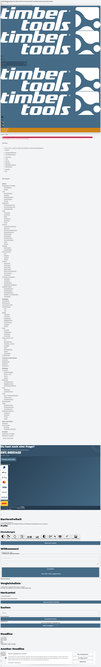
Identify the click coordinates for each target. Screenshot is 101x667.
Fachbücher (5, 423)
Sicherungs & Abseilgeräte (8, 277)
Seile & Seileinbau (6, 251)
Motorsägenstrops (8, 349)
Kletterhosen (7, 389)
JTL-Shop (9, 509)
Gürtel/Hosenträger (8, 372)
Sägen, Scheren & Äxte (7, 338)
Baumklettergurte (8, 193)
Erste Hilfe (6, 330)
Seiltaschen (4, 363)
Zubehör (6, 189)
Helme (3, 211)
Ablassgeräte (7, 314)
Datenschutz (18, 662)
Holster (5, 347)
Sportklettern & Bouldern (10, 429)
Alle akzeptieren (82, 654)
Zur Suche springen (28, 1)
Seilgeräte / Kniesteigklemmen (11, 294)
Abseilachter (7, 279)
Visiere (5, 222)
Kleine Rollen (7, 267)
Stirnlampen (7, 220)
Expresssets (6, 228)
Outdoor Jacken (7, 397)
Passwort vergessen (5, 578)
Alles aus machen (51, 543)
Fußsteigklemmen (8, 290)
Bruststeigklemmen (8, 288)
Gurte (3, 191)
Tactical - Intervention (8, 438)
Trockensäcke (5, 365)
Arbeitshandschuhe (8, 381)
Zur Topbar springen (18, 1)
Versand (22, 506)
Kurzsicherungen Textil (9, 207)
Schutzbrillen (7, 334)
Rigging (4, 312)
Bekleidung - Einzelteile (8, 435)
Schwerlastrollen (8, 273)
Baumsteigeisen (7, 187)
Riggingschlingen (8, 320)
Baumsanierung (6, 303)
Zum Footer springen (48, 1)
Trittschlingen (7, 296)
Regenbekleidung (6, 401)
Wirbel (5, 242)
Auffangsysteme (8, 282)
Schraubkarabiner (8, 238)
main (9, 644)
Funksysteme (7, 212)
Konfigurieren (83, 658)
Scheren (6, 351)
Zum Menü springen (38, 1)
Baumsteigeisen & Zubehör (8, 185)
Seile (5, 253)
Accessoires (5, 370)
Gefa (5, 310)
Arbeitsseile (6, 316)
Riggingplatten (7, 318)
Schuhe (4, 403)
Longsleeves (7, 413)
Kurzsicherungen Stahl (9, 205)
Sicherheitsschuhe (8, 409)
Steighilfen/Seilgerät (7, 286)
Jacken (3, 393)
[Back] (1, 510)
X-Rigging (6, 324)
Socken (5, 376)
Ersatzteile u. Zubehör (9, 343)
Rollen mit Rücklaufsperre (10, 271)
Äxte (5, 339)
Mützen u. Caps (7, 374)
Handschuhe (5, 380)
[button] (2, 56)
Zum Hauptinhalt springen (7, 1)
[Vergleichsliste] (2, 120)
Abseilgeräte (7, 281)
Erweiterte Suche (51, 619)
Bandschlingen (7, 247)
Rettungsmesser (7, 332)
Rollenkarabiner (8, 234)
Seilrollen (4, 261)
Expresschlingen (8, 249)
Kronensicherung (6, 306)
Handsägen (6, 345)
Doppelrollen (7, 263)
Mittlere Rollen (7, 269)
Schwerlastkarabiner (9, 240)
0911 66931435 (11, 452)
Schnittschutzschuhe (9, 407)
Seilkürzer (6, 257)
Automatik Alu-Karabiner (10, 226)
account (13, 644)
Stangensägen (7, 353)
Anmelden (50, 569)
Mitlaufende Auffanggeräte (10, 284)
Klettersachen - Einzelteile (8, 433)
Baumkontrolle (5, 301)
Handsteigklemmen (8, 292)
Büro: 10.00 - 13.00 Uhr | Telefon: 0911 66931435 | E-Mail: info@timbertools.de (15, 5)
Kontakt (31, 5)
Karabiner (4, 224)
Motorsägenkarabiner (9, 232)
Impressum (11, 662)
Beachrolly (6, 427)
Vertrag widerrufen (8, 459)
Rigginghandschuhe (8, 383)
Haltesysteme (5, 203)
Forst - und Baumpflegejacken (11, 395)
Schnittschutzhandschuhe (10, 385)
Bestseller (4, 2)
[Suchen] (25, 63)
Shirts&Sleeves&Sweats (8, 411)
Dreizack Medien (21, 508)
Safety (3, 328)
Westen (5, 418)
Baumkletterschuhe (8, 405)
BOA (5, 308)
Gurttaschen (5, 360)
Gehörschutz (7, 214)
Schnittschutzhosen (8, 391)
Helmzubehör (7, 218)
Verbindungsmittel (8, 209)
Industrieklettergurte (8, 197)
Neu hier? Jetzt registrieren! (51, 574)
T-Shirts (6, 416)
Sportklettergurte (8, 199)
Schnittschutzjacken (8, 399)
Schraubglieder (7, 236)
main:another (4, 644)
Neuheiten (11, 2)
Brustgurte (6, 195)
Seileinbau (6, 255)
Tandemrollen (7, 275)
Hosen (3, 387)
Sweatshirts (6, 415)
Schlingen (4, 246)
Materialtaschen (6, 361)
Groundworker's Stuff (7, 304)
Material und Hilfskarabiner (10, 230)
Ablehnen (83, 662)
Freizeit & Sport (6, 425)
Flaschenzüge (7, 265)
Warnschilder (7, 336)
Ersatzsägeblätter (8, 341)
